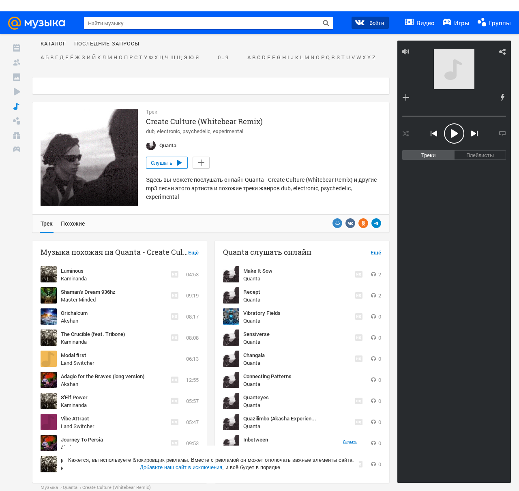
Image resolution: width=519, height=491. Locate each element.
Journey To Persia (82, 439)
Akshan (69, 320)
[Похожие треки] (502, 97)
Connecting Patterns (267, 376)
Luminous (72, 270)
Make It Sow (257, 270)
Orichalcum (74, 313)
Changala (254, 355)
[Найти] (326, 23)
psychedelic (196, 131)
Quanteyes (256, 397)
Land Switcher (77, 362)
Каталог (53, 44)
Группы (499, 23)
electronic (168, 131)
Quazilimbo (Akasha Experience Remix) (289, 418)
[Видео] (16, 91)
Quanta (251, 278)
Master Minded (78, 299)
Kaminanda (74, 278)
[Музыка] (16, 106)
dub (150, 131)
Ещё (193, 253)
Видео (425, 23)
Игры (461, 23)
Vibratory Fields (262, 313)
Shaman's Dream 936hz (88, 291)
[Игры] (16, 150)
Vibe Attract (75, 418)
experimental (228, 131)
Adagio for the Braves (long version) (102, 376)
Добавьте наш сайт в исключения (181, 467)
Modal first (73, 355)
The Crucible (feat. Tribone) (93, 334)
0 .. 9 (223, 57)
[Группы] (16, 121)
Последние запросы (106, 44)
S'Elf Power (74, 397)
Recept (251, 291)
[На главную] (40, 23)
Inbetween (255, 439)
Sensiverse (256, 334)
